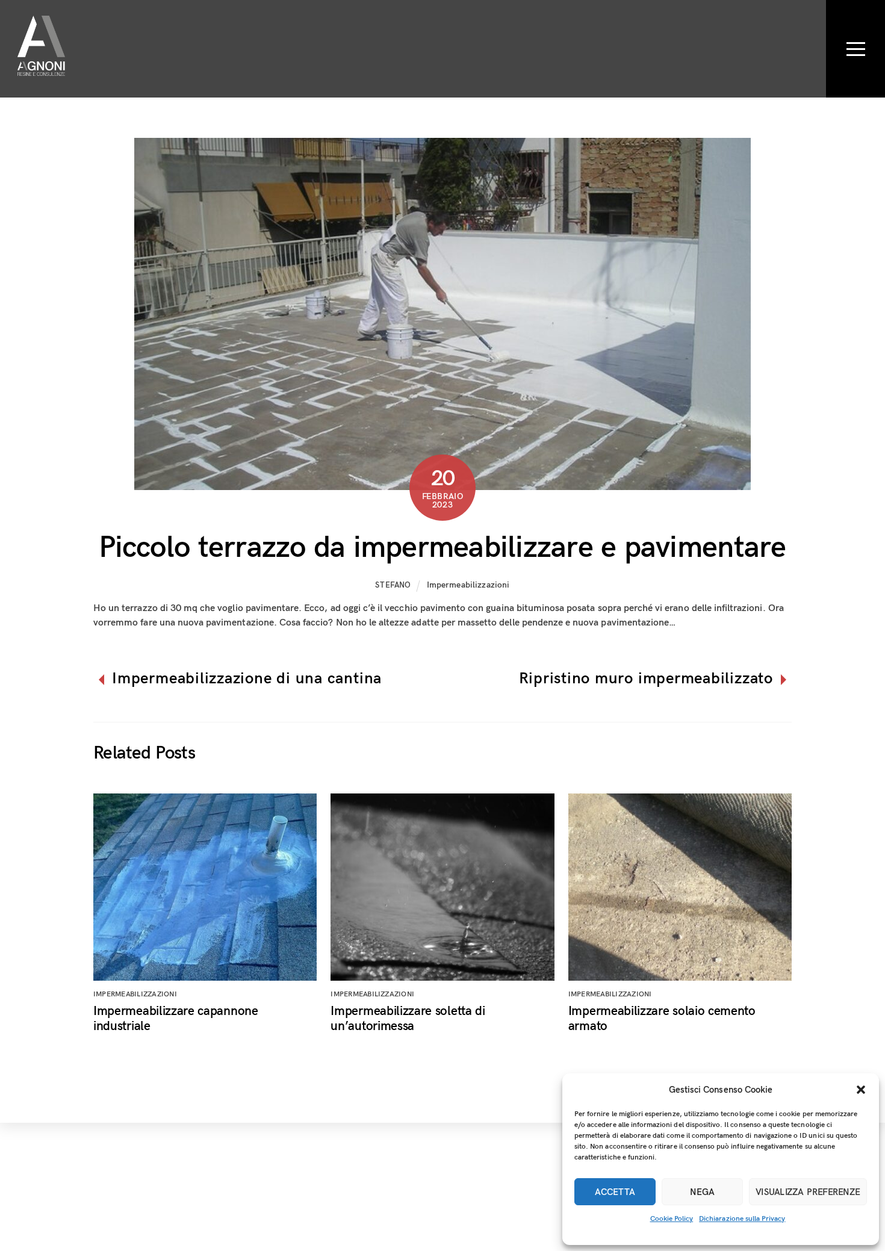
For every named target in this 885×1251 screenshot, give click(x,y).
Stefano (393, 585)
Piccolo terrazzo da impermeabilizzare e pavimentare (442, 548)
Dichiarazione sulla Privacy (742, 1218)
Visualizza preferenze (808, 1192)
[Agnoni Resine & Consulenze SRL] (41, 67)
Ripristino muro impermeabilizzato (645, 679)
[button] (861, 1090)
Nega (702, 1192)
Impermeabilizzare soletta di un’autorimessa (408, 1019)
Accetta (615, 1192)
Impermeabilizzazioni (468, 585)
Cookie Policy (672, 1218)
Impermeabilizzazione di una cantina (247, 679)
